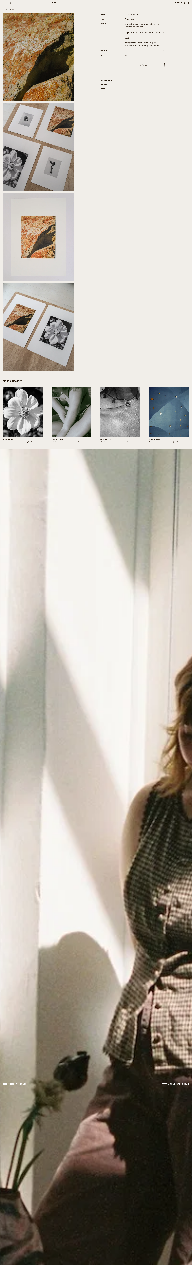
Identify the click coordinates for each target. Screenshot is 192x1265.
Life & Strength (57, 442)
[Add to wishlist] (164, 14)
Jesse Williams (16, 10)
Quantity (103, 50)
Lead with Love (8, 442)
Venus (151, 442)
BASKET (182, 2)
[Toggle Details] (125, 81)
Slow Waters (104, 442)
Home (5, 10)
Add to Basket (144, 65)
